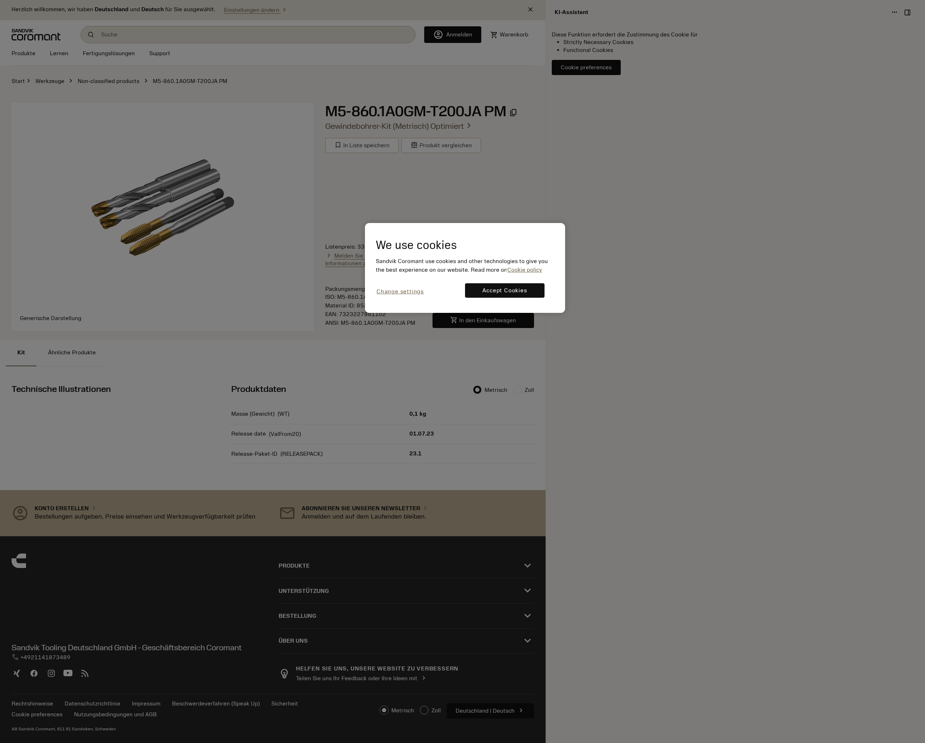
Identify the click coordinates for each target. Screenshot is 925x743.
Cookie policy (524, 270)
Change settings (400, 291)
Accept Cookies (504, 290)
